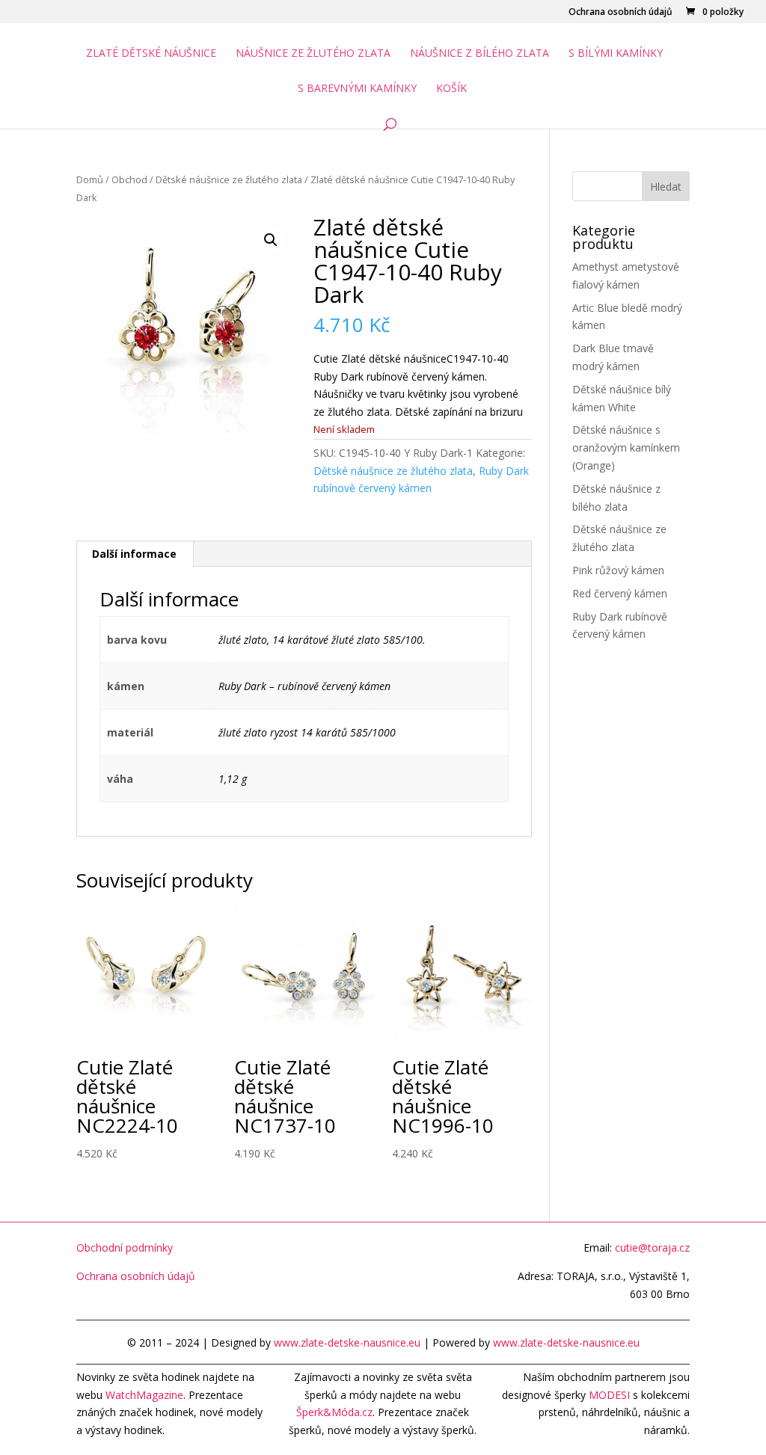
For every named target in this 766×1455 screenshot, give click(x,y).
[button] (270, 240)
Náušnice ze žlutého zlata (313, 54)
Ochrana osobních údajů (620, 12)
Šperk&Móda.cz (334, 1412)
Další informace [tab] (134, 554)
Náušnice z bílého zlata (479, 54)
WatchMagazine (144, 1395)
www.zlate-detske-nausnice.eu (347, 1342)
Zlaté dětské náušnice (151, 54)
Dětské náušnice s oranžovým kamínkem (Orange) (626, 447)
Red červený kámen (619, 593)
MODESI (609, 1395)
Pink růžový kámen (618, 570)
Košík (451, 89)
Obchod (129, 179)
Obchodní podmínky (124, 1247)
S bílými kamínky (616, 54)
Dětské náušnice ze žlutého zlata (229, 179)
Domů (89, 179)
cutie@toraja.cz (652, 1247)
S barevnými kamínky (357, 89)
